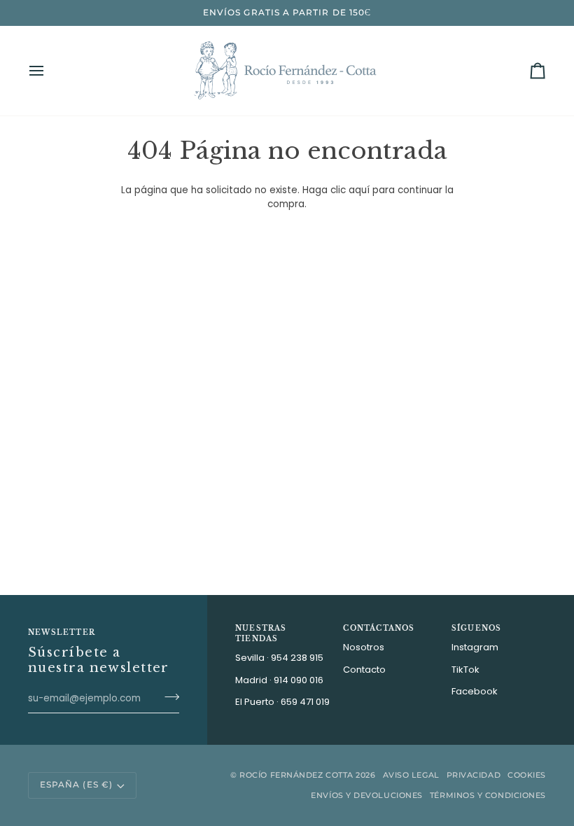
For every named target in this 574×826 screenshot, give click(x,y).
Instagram (474, 647)
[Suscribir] (167, 696)
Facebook (474, 691)
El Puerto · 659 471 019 (282, 701)
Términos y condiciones (488, 795)
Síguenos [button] (476, 628)
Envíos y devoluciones (367, 795)
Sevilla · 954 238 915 (279, 657)
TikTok (465, 669)
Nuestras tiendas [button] (261, 633)
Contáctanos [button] (378, 628)
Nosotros (363, 647)
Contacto (364, 669)
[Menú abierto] (49, 70)
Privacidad (474, 775)
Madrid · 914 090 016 (279, 680)
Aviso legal (411, 775)
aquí (359, 190)
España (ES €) (76, 785)
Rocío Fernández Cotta (296, 775)
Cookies (526, 775)
